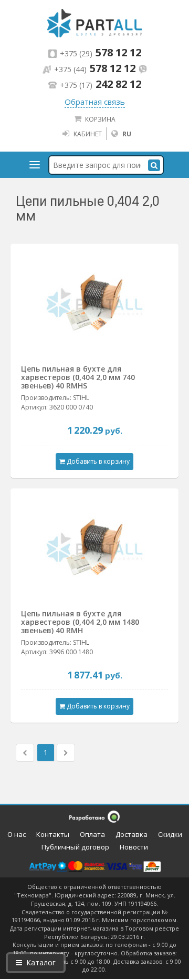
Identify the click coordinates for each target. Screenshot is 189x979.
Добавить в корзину (97, 461)
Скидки (170, 834)
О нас (16, 834)
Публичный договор (75, 847)
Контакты (52, 834)
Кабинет (88, 133)
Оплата (92, 834)
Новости (134, 847)
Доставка (132, 834)
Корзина (100, 119)
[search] (154, 165)
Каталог (41, 962)
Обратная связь (95, 101)
